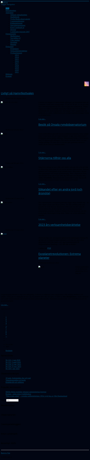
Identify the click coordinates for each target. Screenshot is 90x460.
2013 (17, 55)
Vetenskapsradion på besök (16, 380)
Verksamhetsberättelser (18, 51)
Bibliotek (9, 74)
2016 (17, 61)
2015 (17, 59)
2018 (17, 66)
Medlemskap (15, 36)
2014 (17, 57)
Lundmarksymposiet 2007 (20, 32)
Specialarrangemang (17, 25)
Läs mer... (42, 119)
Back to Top (5, 453)
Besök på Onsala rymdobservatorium (62, 124)
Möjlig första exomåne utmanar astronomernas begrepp (26, 392)
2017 (17, 64)
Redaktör (9, 351)
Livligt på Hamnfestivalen (17, 93)
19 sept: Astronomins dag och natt (18, 378)
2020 (17, 70)
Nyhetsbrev (14, 49)
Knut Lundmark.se (17, 28)
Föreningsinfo (11, 34)
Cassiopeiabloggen (17, 21)
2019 (17, 68)
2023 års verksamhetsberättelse (59, 225)
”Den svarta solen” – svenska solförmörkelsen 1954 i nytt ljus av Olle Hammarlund (36, 396)
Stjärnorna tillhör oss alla (54, 158)
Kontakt (9, 76)
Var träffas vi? (15, 38)
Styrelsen (13, 42)
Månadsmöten (11, 11)
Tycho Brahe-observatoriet (20, 19)
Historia (13, 44)
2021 (17, 72)
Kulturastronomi (16, 23)
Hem (7, 8)
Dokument (9, 47)
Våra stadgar (15, 40)
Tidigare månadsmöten (18, 15)
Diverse (13, 30)
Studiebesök (14, 17)
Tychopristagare (16, 53)
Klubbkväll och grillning (15, 382)
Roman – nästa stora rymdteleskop (18, 394)
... (6, 326)
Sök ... (3, 400)
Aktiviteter (9, 13)
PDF (49, 248)
